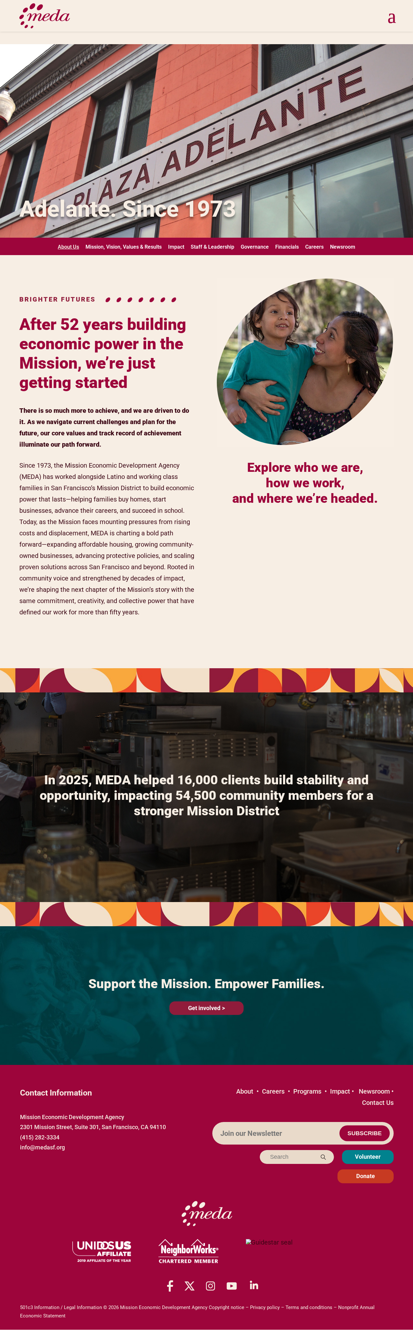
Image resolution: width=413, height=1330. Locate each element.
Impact (176, 247)
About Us (68, 247)
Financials (287, 247)
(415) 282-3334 (39, 1137)
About (244, 1091)
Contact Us (378, 1103)
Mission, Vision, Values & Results (124, 247)
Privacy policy (265, 1307)
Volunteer (368, 1157)
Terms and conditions (309, 1307)
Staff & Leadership (212, 247)
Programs (307, 1091)
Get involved (204, 1008)
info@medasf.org (42, 1147)
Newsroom (342, 247)
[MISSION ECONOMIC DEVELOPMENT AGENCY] (269, 1251)
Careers (314, 247)
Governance (255, 247)
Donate (365, 1176)
